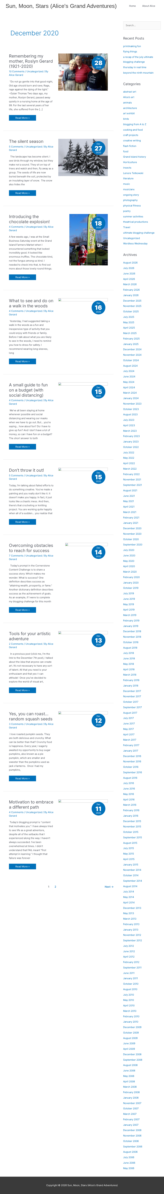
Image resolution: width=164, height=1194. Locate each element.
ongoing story (131, 194)
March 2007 (130, 1113)
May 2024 (128, 381)
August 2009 (130, 1038)
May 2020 (128, 560)
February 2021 (131, 517)
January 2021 (130, 522)
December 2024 (132, 349)
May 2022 (128, 457)
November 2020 (132, 533)
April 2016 (129, 799)
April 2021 (129, 506)
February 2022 (131, 474)
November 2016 (132, 761)
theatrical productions (135, 221)
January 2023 (131, 441)
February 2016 (131, 810)
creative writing (132, 140)
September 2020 (132, 544)
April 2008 (129, 1081)
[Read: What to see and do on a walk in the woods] (83, 316)
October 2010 (130, 983)
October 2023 (131, 409)
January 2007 (131, 1124)
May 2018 (128, 663)
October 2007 (131, 1108)
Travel (126, 227)
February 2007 (131, 1119)
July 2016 (128, 783)
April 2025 (129, 327)
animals (127, 102)
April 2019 (129, 609)
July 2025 (128, 316)
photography (130, 200)
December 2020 (132, 528)
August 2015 (130, 842)
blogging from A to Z (134, 124)
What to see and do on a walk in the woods (31, 303)
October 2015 (130, 831)
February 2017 (131, 745)
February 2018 (131, 680)
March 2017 (129, 739)
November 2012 (132, 934)
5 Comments (16, 146)
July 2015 (128, 848)
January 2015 (130, 864)
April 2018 (129, 669)
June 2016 (129, 788)
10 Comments (17, 71)
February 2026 (131, 289)
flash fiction (129, 145)
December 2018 (132, 631)
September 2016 (132, 772)
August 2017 (130, 712)
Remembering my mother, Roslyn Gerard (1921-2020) (31, 61)
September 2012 (132, 940)
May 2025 (128, 322)
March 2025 (130, 333)
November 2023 (132, 403)
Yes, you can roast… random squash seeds (31, 716)
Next (109, 886)
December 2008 (132, 1054)
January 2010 (130, 1021)
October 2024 (131, 360)
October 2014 (131, 875)
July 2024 (128, 371)
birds (126, 118)
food (125, 151)
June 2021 (129, 495)
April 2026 (129, 279)
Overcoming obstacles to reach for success (31, 548)
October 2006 (131, 1141)
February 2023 (131, 436)
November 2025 (132, 305)
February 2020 (131, 577)
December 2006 (132, 1130)
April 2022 (129, 463)
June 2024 (129, 376)
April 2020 (129, 566)
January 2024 (131, 398)
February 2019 (131, 620)
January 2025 (131, 344)
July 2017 (128, 718)
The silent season (26, 141)
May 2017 (128, 729)
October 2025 (131, 311)
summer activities (133, 216)
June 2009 (129, 1043)
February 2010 (131, 1016)
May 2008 (128, 1076)
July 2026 (128, 268)
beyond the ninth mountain (138, 72)
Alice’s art (128, 97)
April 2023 (129, 425)
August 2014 (130, 886)
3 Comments (16, 724)
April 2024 (129, 387)
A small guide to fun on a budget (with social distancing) (28, 390)
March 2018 (129, 674)
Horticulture (130, 162)
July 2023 (128, 419)
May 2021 (128, 501)
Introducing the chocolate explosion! (29, 219)
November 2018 (132, 636)
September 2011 (132, 967)
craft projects (130, 135)
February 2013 (131, 924)
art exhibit (129, 113)
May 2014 (128, 897)
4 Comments (16, 226)
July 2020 (128, 550)
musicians (129, 189)
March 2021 (129, 512)
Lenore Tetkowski (133, 173)
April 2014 (129, 902)
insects (127, 167)
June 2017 (129, 723)
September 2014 (132, 880)
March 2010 (129, 1010)
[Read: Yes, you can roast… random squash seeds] (83, 729)
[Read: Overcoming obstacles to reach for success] (86, 574)
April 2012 (129, 956)
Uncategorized (35, 71)
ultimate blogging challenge (139, 232)
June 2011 (129, 973)
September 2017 (132, 707)
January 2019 (130, 626)
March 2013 (129, 918)
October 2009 (131, 1032)
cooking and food (133, 129)
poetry (127, 211)
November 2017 (132, 696)
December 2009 (132, 1027)
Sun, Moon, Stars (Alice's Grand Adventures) (61, 6)
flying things (130, 51)
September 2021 (132, 484)
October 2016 (130, 766)
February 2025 (131, 338)
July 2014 (128, 891)
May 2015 (128, 853)
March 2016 (129, 804)
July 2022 (128, 452)
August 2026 (130, 262)
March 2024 (130, 392)
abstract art (129, 91)
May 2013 (128, 913)
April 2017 (129, 734)
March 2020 (130, 571)
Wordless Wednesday (135, 243)
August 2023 (130, 414)
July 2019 (128, 593)
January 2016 (130, 815)
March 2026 (130, 284)
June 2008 (129, 1070)
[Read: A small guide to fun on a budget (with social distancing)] (83, 400)
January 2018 (130, 685)
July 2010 (128, 994)
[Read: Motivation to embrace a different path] (83, 817)
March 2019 (129, 615)
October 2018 (130, 642)
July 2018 (128, 653)
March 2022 (130, 468)
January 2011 (130, 978)
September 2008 (132, 1059)
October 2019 (130, 587)
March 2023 (130, 430)
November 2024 (132, 354)
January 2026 (131, 295)
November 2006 (132, 1135)
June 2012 (129, 951)
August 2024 (130, 365)
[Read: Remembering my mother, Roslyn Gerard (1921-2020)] (83, 71)
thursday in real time (134, 67)
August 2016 (130, 777)
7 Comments (16, 555)
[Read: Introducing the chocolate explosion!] (88, 239)
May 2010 (128, 1000)
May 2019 (128, 604)
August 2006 (130, 1151)
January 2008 (131, 1097)
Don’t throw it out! (26, 470)
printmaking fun (132, 46)
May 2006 (128, 1168)
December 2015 (132, 821)
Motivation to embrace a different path (31, 804)
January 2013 (130, 929)
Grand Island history (134, 156)
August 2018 (130, 647)
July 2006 (128, 1157)
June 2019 (129, 598)
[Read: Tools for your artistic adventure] (83, 647)
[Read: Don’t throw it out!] (83, 486)
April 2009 (129, 1048)
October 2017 (130, 701)
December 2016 (132, 756)
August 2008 (130, 1065)
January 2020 (131, 582)
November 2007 (132, 1103)
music (126, 183)
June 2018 (129, 658)
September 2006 (132, 1146)
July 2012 (128, 945)
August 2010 (130, 989)
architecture (130, 108)
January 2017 (130, 750)
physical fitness (132, 205)
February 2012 (131, 962)
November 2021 (132, 479)
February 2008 (131, 1092)
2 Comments (16, 643)
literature (128, 178)
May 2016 (128, 794)
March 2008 (130, 1086)
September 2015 (132, 837)
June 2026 (129, 273)
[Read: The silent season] (83, 157)
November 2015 (132, 826)
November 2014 (132, 869)
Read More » (23, 118)
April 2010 (129, 1005)
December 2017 (132, 691)
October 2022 (131, 447)
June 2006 (129, 1162)
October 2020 (131, 539)
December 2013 (132, 907)
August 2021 (130, 490)
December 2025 (132, 300)
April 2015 (129, 859)
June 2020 (129, 555)
